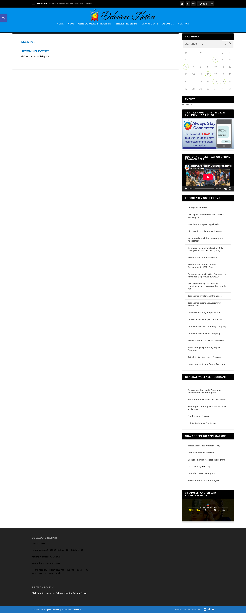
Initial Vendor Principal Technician (205, 319)
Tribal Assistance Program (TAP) (204, 445)
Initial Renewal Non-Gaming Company (207, 326)
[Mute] (225, 188)
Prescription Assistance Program (204, 480)
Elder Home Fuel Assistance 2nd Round (207, 399)
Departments (150, 23)
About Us (168, 23)
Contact (183, 23)
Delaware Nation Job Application (204, 312)
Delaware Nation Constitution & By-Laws (206, 249)
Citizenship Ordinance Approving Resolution (204, 304)
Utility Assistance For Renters (202, 423)
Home (60, 23)
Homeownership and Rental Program (206, 364)
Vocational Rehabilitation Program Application (205, 239)
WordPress (78, 609)
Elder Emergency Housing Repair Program (204, 348)
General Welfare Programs (95, 23)
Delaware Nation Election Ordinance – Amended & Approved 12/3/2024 (207, 275)
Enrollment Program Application (204, 224)
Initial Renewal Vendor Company (204, 333)
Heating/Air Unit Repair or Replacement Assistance (207, 407)
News (71, 23)
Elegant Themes (51, 609)
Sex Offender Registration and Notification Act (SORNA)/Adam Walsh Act (207, 286)
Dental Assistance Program (201, 473)
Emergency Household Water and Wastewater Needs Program (204, 391)
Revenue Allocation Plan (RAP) (202, 257)
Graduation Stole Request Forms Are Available (70, 3)
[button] (3, 18)
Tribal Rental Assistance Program (205, 357)
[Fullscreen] (230, 188)
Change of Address (197, 207)
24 (215, 81)
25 (222, 81)
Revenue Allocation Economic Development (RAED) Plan (202, 265)
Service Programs (127, 23)
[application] (208, 177)
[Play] (185, 188)
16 (208, 74)
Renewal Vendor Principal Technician (206, 340)
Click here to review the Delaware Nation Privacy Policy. (59, 593)
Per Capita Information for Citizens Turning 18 (206, 216)
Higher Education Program (201, 452)
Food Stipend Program (199, 416)
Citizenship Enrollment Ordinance (205, 231)
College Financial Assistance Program (206, 459)
